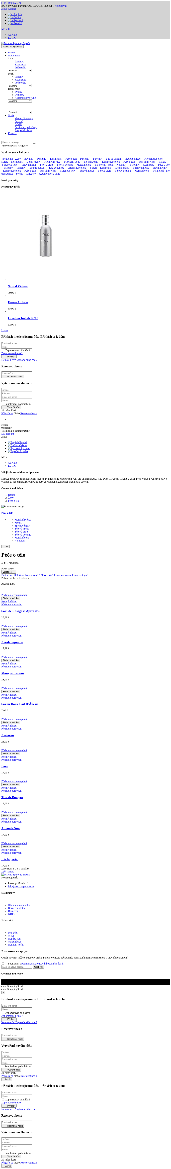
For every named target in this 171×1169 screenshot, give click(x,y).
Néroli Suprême (12, 642)
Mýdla (18, 522)
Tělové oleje (21, 531)
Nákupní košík (16, 944)
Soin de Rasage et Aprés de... (21, 611)
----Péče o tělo (69, 158)
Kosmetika (20, 64)
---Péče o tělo (128, 161)
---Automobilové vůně (48, 173)
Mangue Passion (12, 673)
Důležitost (9, 572)
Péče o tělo (20, 67)
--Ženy (17, 158)
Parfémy (19, 61)
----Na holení (99, 164)
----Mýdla (161, 161)
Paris (4, 766)
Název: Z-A (47, 575)
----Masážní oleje (82, 164)
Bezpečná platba (16, 908)
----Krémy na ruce (50, 161)
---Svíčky (18, 173)
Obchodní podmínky (19, 905)
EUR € (12, 37)
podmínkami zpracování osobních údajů (42, 963)
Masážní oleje (22, 537)
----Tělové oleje (44, 164)
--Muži (109, 164)
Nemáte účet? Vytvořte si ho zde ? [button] (19, 359)
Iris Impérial (9, 859)
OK (5, 546)
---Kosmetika (16, 161)
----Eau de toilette (131, 158)
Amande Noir (10, 828)
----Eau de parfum (112, 158)
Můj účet (12, 932)
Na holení (20, 540)
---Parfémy (83, 158)
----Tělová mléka (27, 164)
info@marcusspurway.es (21, 886)
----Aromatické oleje (151, 158)
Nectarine (7, 735)
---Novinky (27, 158)
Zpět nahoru (9, 871)
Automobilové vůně (25, 97)
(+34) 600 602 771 (11, 2)
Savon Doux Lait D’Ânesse (19, 704)
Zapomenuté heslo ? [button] (12, 353)
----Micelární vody (70, 161)
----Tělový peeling (63, 164)
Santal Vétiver (18, 286)
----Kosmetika (54, 158)
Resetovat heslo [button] (28, 413)
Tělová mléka (22, 528)
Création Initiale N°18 (23, 318)
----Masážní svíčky (145, 161)
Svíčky (18, 91)
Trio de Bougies (12, 797)
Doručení (13, 911)
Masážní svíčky (23, 519)
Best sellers (7, 575)
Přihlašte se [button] (7, 413)
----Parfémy (40, 158)
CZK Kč (12, 34)
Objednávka (14, 941)
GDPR (11, 914)
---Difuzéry (30, 173)
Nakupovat (60, 5)
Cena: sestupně (80, 575)
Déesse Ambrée (18, 302)
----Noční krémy (89, 161)
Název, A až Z (33, 575)
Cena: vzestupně (63, 575)
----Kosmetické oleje (109, 161)
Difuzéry (19, 94)
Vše (3, 158)
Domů (9, 158)
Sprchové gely (22, 525)
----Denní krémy (31, 161)
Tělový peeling (23, 534)
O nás (11, 935)
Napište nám (14, 938)
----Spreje (92, 167)
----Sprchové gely (66, 170)
